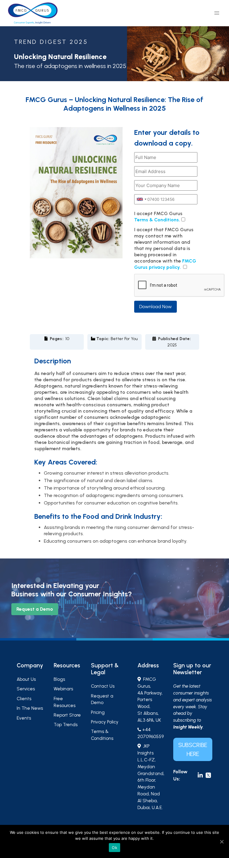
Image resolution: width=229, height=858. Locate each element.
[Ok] (222, 842)
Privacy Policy (104, 722)
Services (26, 689)
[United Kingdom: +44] (141, 199)
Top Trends (66, 724)
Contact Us (102, 686)
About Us (26, 679)
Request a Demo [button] (34, 609)
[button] (217, 13)
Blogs (59, 679)
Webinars (63, 689)
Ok (114, 847)
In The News (30, 708)
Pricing (98, 712)
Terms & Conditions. (157, 220)
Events (24, 718)
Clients (24, 698)
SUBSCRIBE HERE (192, 749)
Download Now (155, 306)
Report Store (67, 715)
